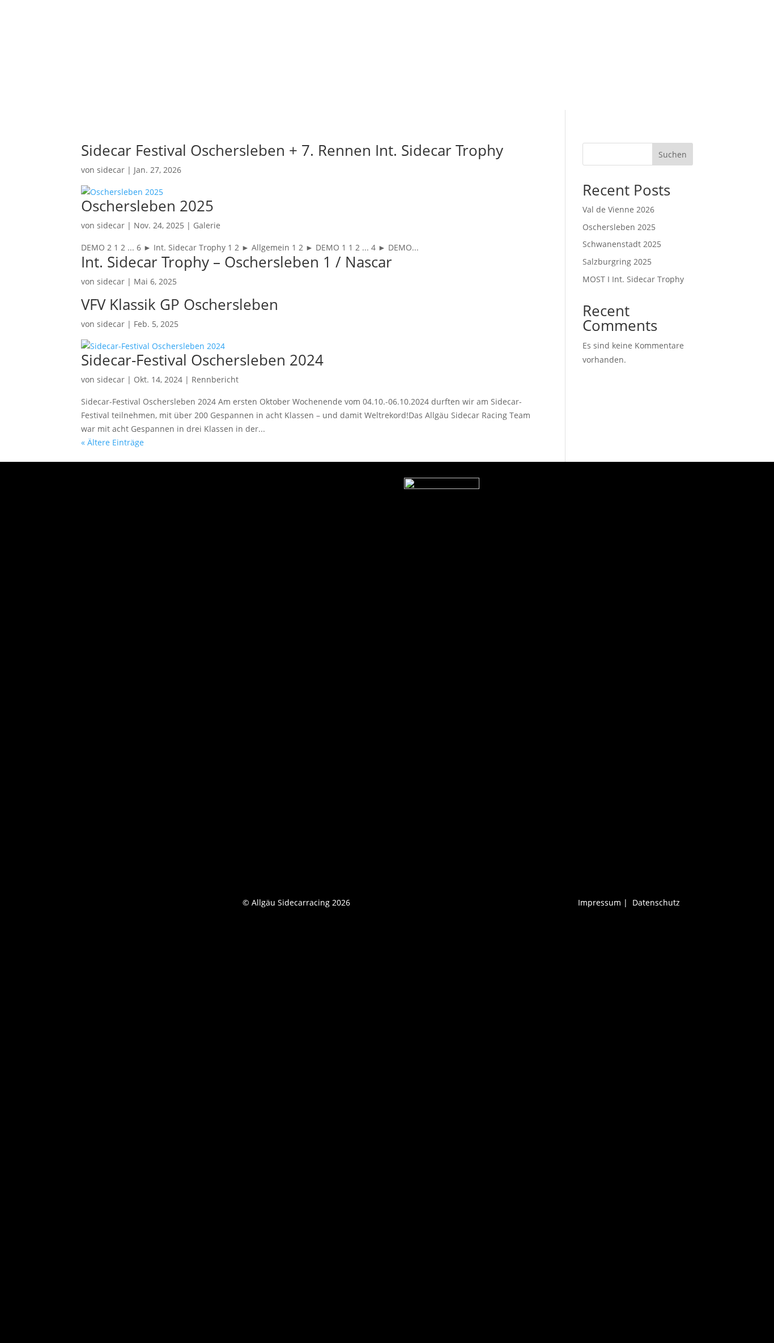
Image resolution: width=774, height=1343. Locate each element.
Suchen (672, 154)
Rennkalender (524, 55)
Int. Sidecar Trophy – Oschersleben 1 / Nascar (236, 262)
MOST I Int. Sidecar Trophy (633, 279)
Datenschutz (656, 902)
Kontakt (678, 55)
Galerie (577, 55)
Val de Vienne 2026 (618, 209)
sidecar (111, 169)
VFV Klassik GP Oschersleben (179, 304)
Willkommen (299, 55)
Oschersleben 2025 (147, 206)
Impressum (599, 902)
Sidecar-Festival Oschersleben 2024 (202, 360)
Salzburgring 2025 (617, 261)
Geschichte (465, 55)
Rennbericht (407, 55)
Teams (347, 55)
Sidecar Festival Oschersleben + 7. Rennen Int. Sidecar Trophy (292, 150)
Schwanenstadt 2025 (621, 244)
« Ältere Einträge (112, 442)
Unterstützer (627, 55)
